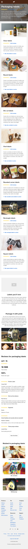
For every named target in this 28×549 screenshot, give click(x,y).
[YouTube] (17, 529)
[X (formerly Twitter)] (12, 529)
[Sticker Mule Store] (10, 529)
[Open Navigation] (2, 2)
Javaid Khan (4, 429)
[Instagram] (15, 529)
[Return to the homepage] (14, 2)
